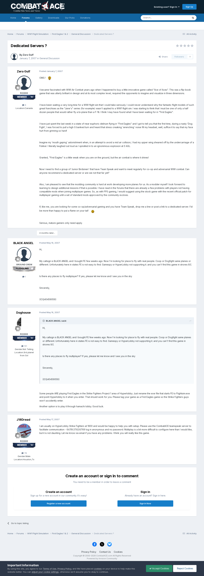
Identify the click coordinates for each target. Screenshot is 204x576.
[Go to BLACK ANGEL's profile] (24, 254)
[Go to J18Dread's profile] (24, 431)
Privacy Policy (88, 551)
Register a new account (58, 503)
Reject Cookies (184, 568)
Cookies (118, 551)
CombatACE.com (104, 555)
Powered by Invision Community (102, 558)
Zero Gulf (28, 54)
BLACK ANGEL (23, 243)
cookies (98, 568)
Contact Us (105, 551)
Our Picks (70, 17)
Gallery (38, 17)
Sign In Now (145, 503)
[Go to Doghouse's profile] (24, 324)
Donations (85, 17)
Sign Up (189, 6)
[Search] (193, 17)
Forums (26, 17)
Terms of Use (49, 568)
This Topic (180, 17)
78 (25, 453)
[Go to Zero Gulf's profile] (14, 56)
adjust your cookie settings (45, 572)
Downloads (53, 17)
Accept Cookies (160, 568)
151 (25, 346)
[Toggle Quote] (44, 321)
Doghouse (23, 312)
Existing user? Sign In (166, 7)
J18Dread (23, 419)
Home (13, 17)
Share (164, 56)
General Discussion (50, 58)
